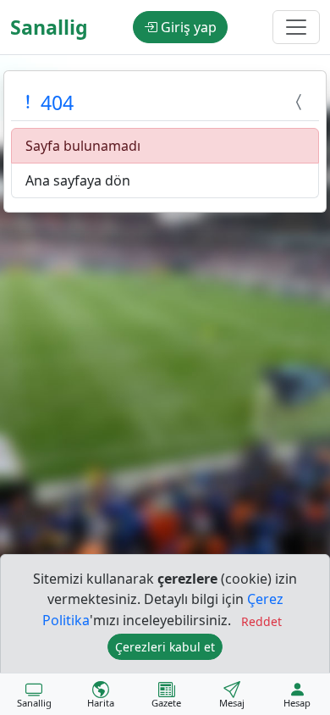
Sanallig (49, 27)
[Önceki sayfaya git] (300, 102)
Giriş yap (187, 27)
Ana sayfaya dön (77, 180)
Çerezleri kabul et (165, 647)
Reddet (261, 621)
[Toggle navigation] (296, 27)
